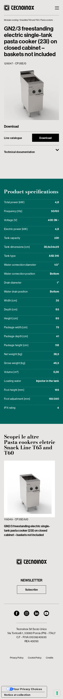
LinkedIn (36, 613)
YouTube (46, 613)
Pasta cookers (47, 20)
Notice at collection (17, 694)
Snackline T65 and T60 (29, 20)
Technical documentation (19, 152)
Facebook (16, 613)
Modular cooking (11, 20)
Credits (49, 657)
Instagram (26, 613)
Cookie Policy (34, 657)
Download (45, 138)
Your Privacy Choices (27, 689)
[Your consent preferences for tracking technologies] (57, 693)
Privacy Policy (17, 657)
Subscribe (31, 589)
